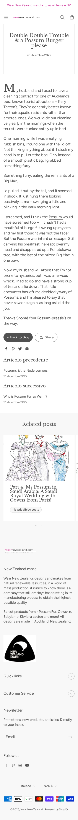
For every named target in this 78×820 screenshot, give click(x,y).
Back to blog (19, 337)
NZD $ (48, 786)
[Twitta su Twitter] (20, 349)
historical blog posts (26, 509)
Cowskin (64, 612)
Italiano (26, 786)
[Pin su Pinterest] (13, 349)
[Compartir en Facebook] (6, 349)
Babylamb (10, 617)
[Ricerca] (62, 17)
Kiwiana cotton (31, 617)
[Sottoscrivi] (70, 736)
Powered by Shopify (56, 809)
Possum (56, 217)
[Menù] (6, 17)
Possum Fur (47, 612)
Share (49, 337)
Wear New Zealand (32, 809)
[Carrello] (72, 17)
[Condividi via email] (27, 349)
